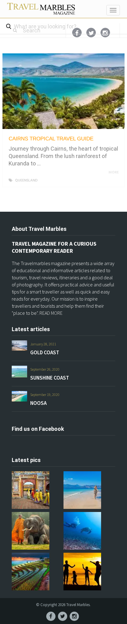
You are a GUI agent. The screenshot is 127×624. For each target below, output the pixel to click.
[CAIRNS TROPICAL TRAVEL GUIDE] (63, 91)
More (114, 172)
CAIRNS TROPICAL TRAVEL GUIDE (51, 139)
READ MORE (51, 313)
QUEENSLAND (26, 180)
